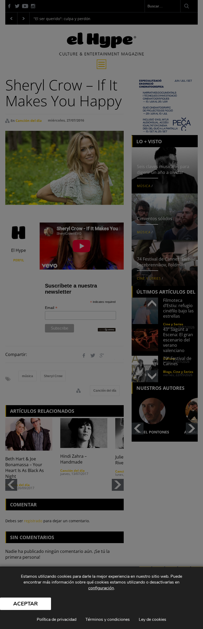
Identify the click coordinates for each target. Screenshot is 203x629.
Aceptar (25, 603)
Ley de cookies (152, 619)
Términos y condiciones (107, 619)
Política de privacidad (56, 619)
